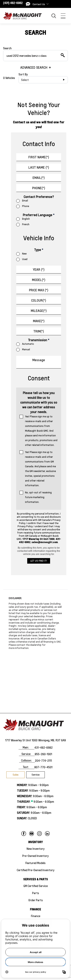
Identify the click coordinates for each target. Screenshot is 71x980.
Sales (16, 774)
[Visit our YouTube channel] (31, 833)
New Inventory (36, 848)
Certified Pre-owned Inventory (35, 870)
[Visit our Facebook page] (23, 833)
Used (24, 259)
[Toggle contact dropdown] (48, 4)
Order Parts (35, 900)
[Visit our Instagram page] (39, 833)
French (25, 224)
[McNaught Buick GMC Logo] (23, 15)
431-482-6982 (43, 747)
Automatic (28, 343)
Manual (26, 349)
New (24, 253)
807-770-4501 (43, 767)
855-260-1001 (43, 754)
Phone (25, 206)
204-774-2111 (43, 760)
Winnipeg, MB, (46, 740)
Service (35, 774)
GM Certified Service (35, 886)
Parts (35, 893)
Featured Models (35, 863)
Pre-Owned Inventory (35, 856)
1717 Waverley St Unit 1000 (21, 740)
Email (25, 200)
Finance (35, 916)
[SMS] (28, 4)
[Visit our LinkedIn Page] (47, 833)
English (26, 218)
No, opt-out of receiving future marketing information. (38, 497)
